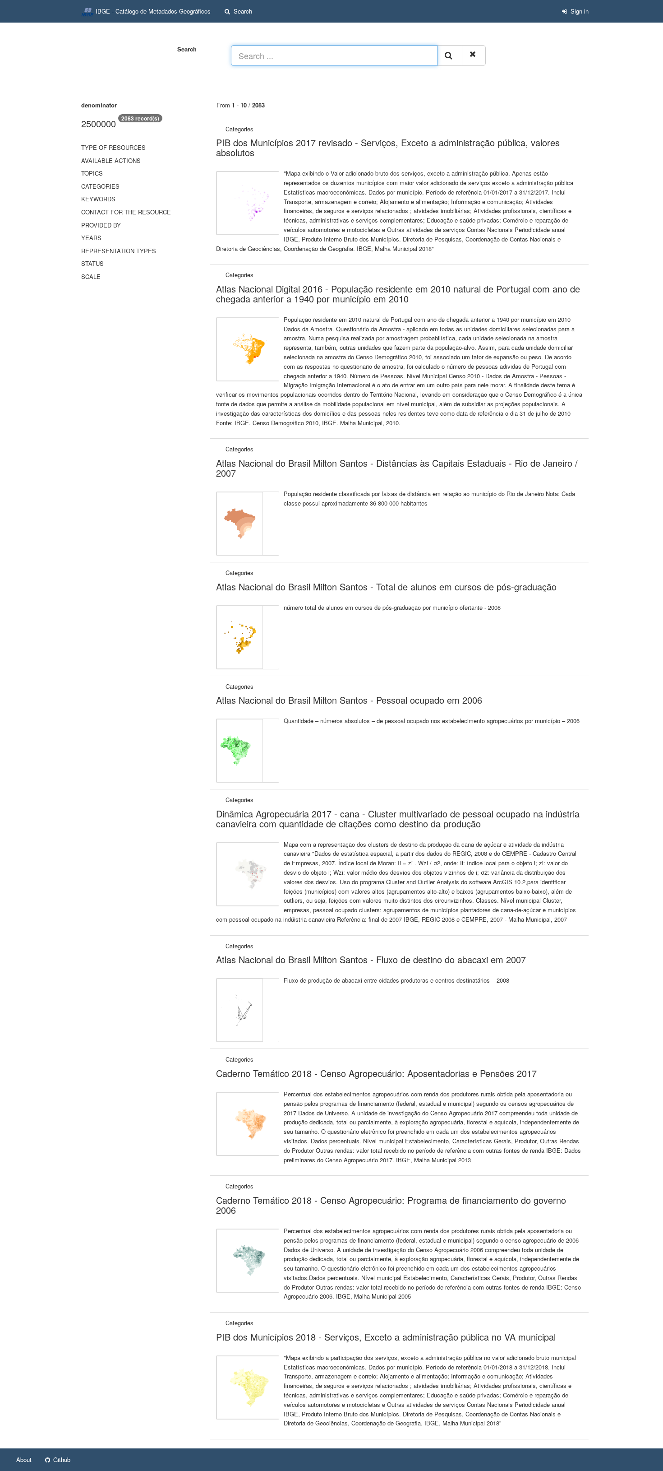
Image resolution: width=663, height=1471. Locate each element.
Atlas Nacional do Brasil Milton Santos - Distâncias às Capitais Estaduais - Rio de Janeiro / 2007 (397, 467)
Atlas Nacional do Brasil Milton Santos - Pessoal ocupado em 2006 (349, 699)
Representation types (118, 250)
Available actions (111, 160)
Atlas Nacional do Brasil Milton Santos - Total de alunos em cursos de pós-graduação (386, 586)
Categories (100, 186)
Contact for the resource (126, 212)
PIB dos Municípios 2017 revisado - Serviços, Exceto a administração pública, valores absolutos (388, 147)
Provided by (101, 225)
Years (91, 237)
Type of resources (113, 147)
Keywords (98, 199)
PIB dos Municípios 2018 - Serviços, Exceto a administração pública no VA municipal (386, 1336)
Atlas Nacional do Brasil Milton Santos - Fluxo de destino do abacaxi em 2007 (371, 959)
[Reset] (474, 55)
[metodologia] (256, 129)
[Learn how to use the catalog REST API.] (84, 1459)
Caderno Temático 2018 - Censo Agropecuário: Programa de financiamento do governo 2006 (391, 1204)
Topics (92, 173)
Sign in (579, 11)
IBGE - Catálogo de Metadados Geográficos (152, 11)
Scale (91, 276)
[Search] (449, 55)
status (92, 263)
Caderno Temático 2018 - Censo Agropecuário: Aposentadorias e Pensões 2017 (376, 1073)
